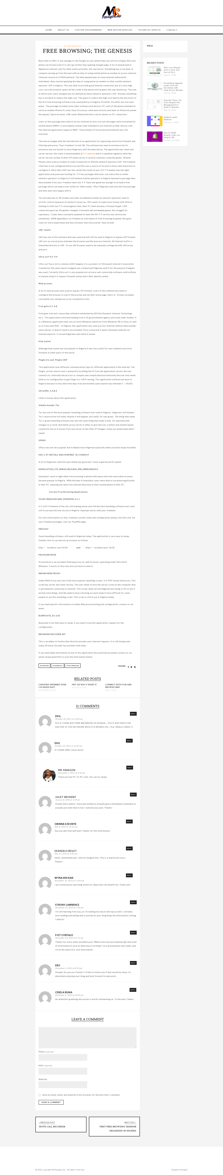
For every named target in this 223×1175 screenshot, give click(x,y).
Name (46, 1051)
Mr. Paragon (66, 770)
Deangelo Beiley (66, 850)
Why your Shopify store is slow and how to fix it (172, 70)
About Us (63, 30)
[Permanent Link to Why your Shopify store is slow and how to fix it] (154, 76)
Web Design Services (120, 30)
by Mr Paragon (72, 46)
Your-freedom (72, 665)
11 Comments (92, 46)
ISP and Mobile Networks (118, 46)
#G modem (44, 665)
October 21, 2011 (51, 46)
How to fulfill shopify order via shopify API (172, 135)
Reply (133, 713)
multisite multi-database (171, 118)
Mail (45, 1065)
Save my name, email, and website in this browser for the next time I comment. (81, 1095)
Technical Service (149, 30)
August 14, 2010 (79, 687)
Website (43, 1079)
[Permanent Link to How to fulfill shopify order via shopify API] (154, 141)
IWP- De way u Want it (84, 685)
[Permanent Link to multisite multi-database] (154, 125)
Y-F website (89, 153)
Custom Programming (88, 30)
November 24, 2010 (47, 690)
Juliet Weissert (65, 797)
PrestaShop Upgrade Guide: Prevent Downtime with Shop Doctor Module (173, 86)
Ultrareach (57, 665)
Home (49, 30)
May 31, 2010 (110, 690)
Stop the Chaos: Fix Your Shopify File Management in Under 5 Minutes (173, 103)
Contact (171, 30)
